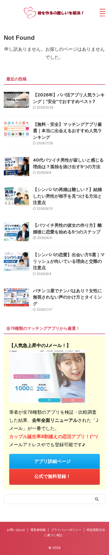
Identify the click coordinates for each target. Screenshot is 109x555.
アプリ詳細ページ (52, 461)
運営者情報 (38, 530)
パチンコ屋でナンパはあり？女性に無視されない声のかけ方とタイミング (67, 297)
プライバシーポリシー (66, 530)
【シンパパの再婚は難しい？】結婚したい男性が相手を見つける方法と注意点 (67, 196)
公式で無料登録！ (52, 476)
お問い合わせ (16, 530)
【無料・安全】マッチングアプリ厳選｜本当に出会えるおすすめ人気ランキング (67, 131)
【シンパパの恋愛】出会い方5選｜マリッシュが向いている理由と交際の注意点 (69, 261)
